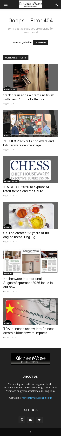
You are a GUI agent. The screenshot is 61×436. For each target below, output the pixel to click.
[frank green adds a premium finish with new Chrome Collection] (30, 77)
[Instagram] (22, 420)
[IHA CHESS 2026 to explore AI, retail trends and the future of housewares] (30, 169)
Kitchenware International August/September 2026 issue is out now (28, 283)
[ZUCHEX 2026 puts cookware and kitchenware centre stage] (30, 123)
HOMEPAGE (41, 42)
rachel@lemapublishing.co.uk (37, 397)
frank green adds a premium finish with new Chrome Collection (28, 97)
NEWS (6, 136)
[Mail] (39, 420)
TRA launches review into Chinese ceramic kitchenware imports (28, 331)
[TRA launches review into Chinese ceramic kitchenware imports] (30, 311)
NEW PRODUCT (10, 90)
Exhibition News (11, 181)
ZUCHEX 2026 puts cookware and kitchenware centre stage (28, 143)
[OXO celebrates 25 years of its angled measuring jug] (30, 215)
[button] (5, 4)
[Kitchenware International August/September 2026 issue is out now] (30, 261)
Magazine (8, 273)
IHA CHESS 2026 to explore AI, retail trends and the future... (26, 189)
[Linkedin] (30, 420)
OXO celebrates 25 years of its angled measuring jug (26, 235)
